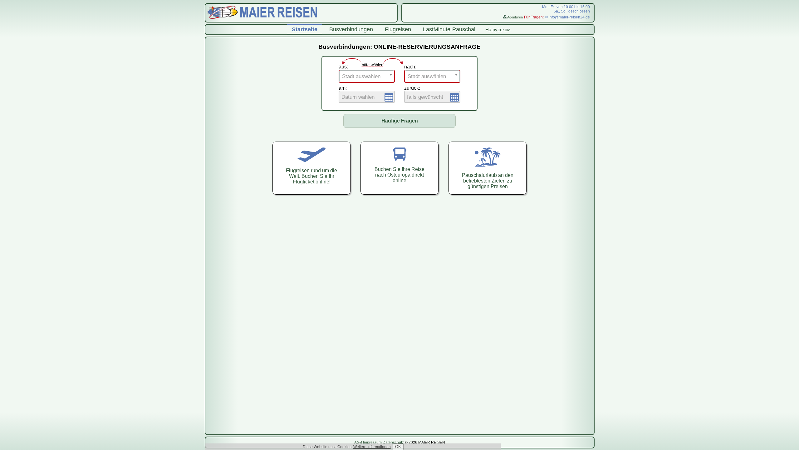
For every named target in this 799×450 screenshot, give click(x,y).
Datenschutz (393, 442)
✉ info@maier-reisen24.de (567, 17)
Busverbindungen (351, 29)
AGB (358, 442)
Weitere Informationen (372, 447)
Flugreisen (398, 29)
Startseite (304, 29)
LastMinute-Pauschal (449, 29)
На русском (497, 29)
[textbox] (367, 76)
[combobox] (366, 76)
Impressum (372, 442)
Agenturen (515, 17)
